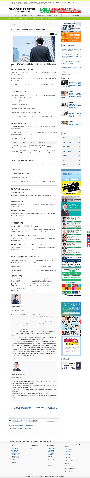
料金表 (31, 448)
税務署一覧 (50, 465)
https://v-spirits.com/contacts (29, 290)
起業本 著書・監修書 (15, 450)
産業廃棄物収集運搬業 (52, 457)
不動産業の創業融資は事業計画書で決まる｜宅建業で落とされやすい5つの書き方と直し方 (71, 125)
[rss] (73, 444)
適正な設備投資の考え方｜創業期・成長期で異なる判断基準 (21, 431)
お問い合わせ (65, 164)
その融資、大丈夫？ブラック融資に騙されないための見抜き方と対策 (45, 408)
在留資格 (49, 461)
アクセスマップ (69, 453)
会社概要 (64, 160)
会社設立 (14, 18)
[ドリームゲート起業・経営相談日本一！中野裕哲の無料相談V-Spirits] (22, 11)
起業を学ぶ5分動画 (67, 142)
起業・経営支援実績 (67, 151)
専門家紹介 (68, 451)
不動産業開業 (50, 447)
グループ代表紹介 (69, 449)
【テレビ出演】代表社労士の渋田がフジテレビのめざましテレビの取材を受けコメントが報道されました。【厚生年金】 (71, 56)
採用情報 (67, 459)
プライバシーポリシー (70, 460)
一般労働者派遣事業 (51, 450)
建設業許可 (50, 456)
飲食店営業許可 (51, 451)
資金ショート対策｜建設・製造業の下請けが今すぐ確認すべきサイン (75, 115)
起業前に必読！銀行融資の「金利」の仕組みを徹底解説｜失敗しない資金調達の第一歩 (22, 408)
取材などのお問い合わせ (70, 456)
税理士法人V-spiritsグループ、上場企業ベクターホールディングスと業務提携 (71, 50)
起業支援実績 (14, 451)
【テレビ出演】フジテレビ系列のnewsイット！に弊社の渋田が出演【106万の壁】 (71, 62)
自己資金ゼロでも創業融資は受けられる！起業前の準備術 (21, 425)
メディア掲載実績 (66, 146)
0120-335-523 (22, 288)
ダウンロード (14, 461)
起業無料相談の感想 (15, 456)
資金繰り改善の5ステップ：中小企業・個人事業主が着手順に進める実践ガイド (75, 105)
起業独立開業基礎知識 (15, 457)
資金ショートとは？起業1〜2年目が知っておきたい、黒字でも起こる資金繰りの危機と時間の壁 (71, 95)
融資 (26, 18)
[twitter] (76, 444)
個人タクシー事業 (51, 459)
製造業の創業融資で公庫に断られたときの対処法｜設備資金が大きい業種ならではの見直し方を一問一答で (71, 84)
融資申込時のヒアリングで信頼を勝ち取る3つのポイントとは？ (22, 423)
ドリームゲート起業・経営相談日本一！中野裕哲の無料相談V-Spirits (44, 476)
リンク (12, 464)
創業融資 (21, 18)
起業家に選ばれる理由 (15, 453)
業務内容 (64, 137)
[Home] (10, 18)
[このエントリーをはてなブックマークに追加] (56, 34)
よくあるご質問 (14, 459)
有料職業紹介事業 (51, 448)
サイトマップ (14, 462)
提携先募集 (68, 457)
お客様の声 (65, 155)
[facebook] (79, 444)
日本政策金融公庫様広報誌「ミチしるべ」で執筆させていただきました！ (71, 68)
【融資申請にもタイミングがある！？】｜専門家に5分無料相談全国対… (24, 420)
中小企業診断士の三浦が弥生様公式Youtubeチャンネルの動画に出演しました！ (71, 73)
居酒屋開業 (50, 454)
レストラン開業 (51, 453)
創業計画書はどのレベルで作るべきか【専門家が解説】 (20, 428)
